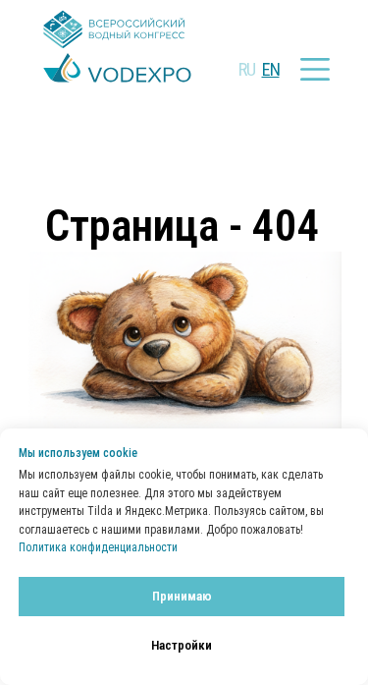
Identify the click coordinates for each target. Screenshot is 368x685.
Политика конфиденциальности (98, 547)
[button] (315, 69)
